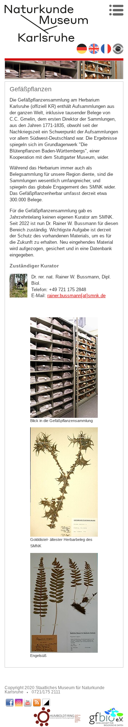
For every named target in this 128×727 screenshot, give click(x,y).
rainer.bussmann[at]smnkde (76, 295)
